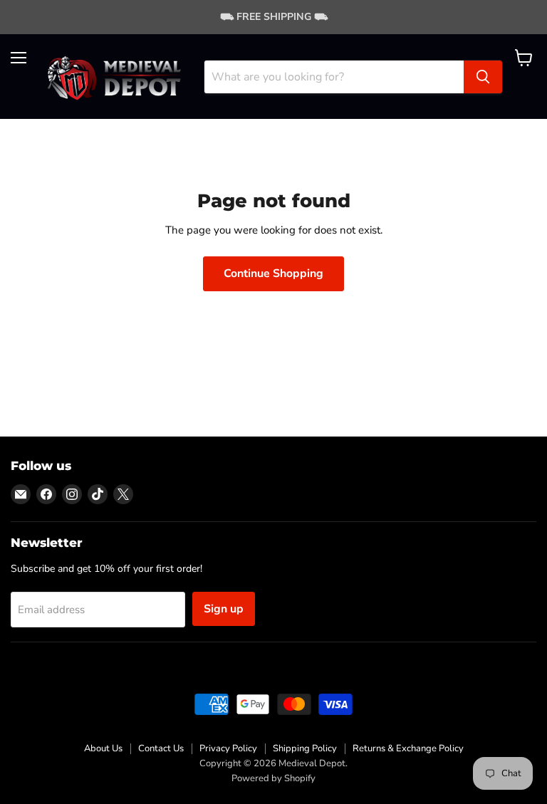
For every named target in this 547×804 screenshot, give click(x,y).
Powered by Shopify (273, 778)
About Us (103, 748)
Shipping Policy (305, 748)
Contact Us (161, 748)
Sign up (224, 609)
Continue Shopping (273, 273)
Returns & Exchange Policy (408, 748)
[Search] (483, 77)
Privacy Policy (228, 748)
